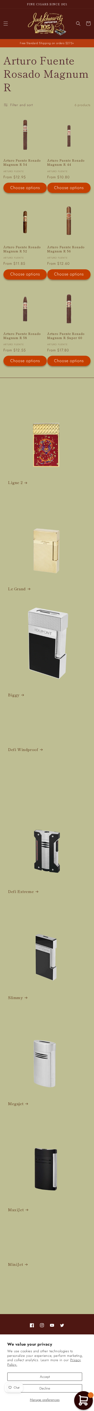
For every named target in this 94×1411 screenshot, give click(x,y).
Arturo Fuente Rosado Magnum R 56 (66, 249)
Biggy (13, 694)
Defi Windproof (23, 749)
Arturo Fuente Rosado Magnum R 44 (66, 162)
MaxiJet (16, 1209)
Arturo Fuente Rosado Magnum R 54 (22, 162)
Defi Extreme (21, 891)
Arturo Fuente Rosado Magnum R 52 (22, 249)
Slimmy (15, 997)
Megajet (16, 1103)
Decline (44, 1388)
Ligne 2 (15, 482)
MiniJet (15, 1264)
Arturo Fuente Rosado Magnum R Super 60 (66, 335)
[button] (6, 24)
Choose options (25, 188)
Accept (45, 1376)
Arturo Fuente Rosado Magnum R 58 (22, 335)
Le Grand (17, 588)
